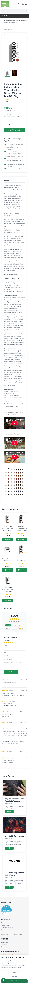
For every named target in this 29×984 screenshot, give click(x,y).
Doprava (3, 923)
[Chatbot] (3, 980)
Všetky (8, 625)
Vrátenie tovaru (5, 932)
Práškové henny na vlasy (16, 19)
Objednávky (4, 944)
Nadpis (5, 646)
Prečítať (9, 811)
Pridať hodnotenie (11, 672)
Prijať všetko (14, 981)
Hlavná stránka (4, 19)
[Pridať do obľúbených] (4, 34)
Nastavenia (14, 972)
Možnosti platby (5, 925)
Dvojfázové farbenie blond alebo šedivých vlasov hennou (14, 800)
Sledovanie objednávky (7, 947)
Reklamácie (4, 929)
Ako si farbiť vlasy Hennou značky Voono (14, 874)
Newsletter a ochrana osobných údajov (11, 934)
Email (5, 652)
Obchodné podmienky (7, 927)
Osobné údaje (5, 942)
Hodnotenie (7, 640)
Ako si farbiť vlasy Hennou (14, 836)
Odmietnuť (14, 976)
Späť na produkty (8, 29)
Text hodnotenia (8, 659)
